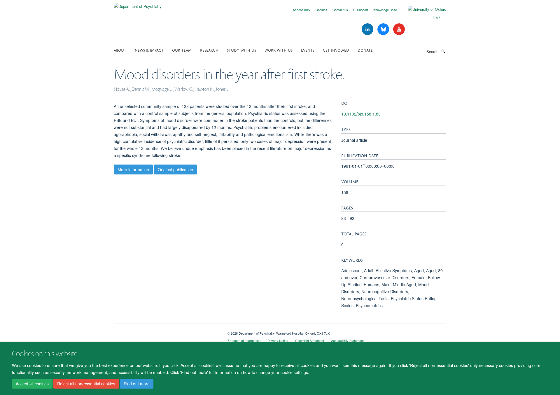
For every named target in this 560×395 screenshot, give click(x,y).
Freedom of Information (244, 340)
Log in (437, 17)
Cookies (321, 9)
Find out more (137, 384)
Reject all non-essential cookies (86, 384)
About (120, 50)
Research (209, 50)
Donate (365, 50)
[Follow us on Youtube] (399, 29)
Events (307, 50)
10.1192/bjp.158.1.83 (361, 114)
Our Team (182, 50)
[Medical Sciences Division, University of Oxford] (166, 331)
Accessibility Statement (347, 340)
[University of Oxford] (422, 9)
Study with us (241, 50)
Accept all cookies (32, 384)
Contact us (340, 9)
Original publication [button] (175, 169)
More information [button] (133, 169)
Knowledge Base (385, 9)
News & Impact (149, 50)
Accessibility (301, 9)
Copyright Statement (309, 340)
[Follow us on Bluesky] (383, 29)
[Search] (443, 51)
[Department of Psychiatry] (138, 4)
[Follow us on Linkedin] (368, 29)
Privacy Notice (277, 340)
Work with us (279, 50)
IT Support (360, 9)
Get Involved (336, 50)
